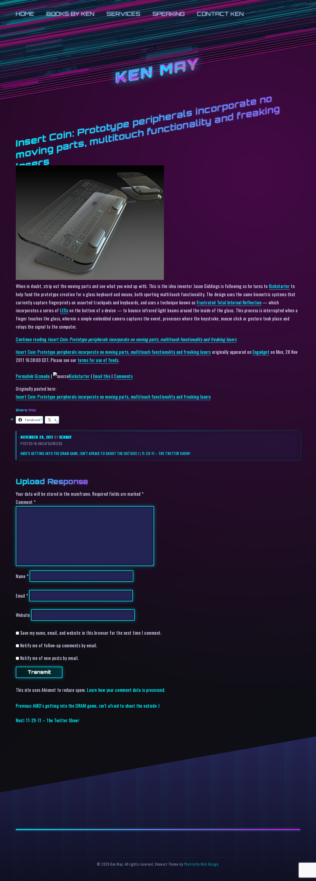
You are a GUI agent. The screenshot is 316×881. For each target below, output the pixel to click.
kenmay (65, 437)
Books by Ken (70, 13)
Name (22, 576)
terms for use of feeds (98, 360)
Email (22, 595)
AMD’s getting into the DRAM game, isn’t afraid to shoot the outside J (79, 453)
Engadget (261, 351)
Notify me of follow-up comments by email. (58, 645)
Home (25, 13)
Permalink (25, 376)
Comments (123, 376)
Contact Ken (220, 13)
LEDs (64, 310)
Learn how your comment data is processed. (126, 689)
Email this (101, 376)
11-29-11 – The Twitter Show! (166, 453)
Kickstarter (279, 286)
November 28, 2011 (37, 437)
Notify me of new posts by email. (49, 658)
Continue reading (126, 339)
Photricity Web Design (201, 864)
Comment (26, 501)
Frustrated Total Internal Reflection (229, 302)
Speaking (169, 13)
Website (23, 614)
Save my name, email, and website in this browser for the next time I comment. (91, 632)
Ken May (158, 71)
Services (123, 13)
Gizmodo (42, 376)
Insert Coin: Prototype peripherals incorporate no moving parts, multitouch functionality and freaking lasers (113, 351)
